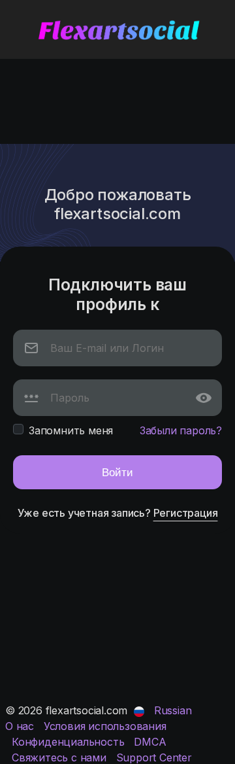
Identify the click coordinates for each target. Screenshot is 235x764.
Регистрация (185, 512)
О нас (21, 726)
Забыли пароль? (181, 430)
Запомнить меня (71, 430)
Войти (117, 472)
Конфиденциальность (69, 741)
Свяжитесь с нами (61, 757)
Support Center (154, 757)
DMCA (150, 741)
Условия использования (105, 726)
